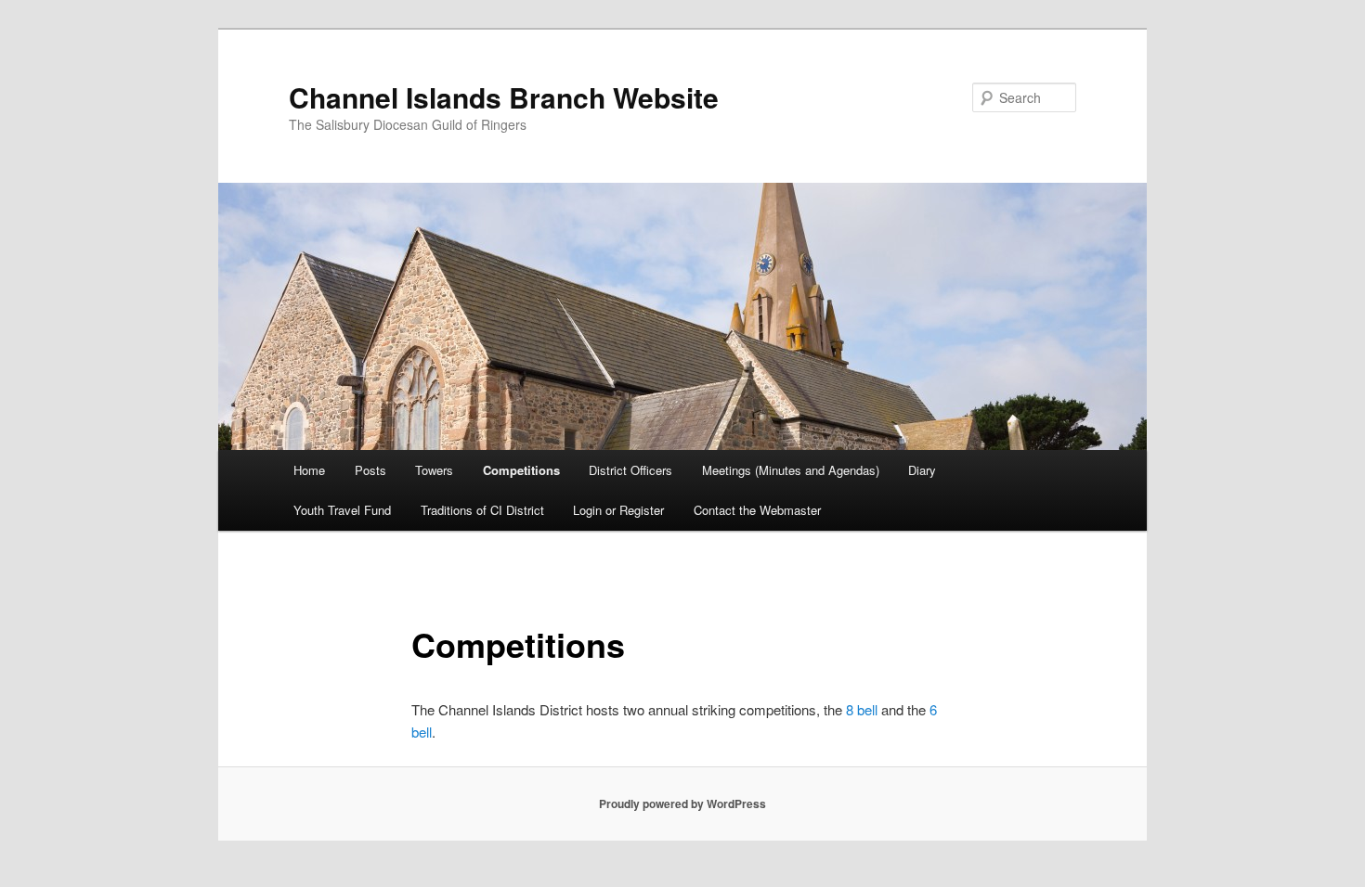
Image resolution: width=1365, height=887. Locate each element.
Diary (922, 470)
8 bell (862, 709)
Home (309, 470)
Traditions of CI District (482, 510)
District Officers (630, 470)
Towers (434, 470)
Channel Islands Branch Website (504, 97)
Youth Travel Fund (342, 510)
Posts (370, 470)
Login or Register (618, 510)
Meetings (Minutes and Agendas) (790, 470)
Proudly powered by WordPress (682, 803)
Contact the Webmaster (757, 510)
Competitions (521, 470)
